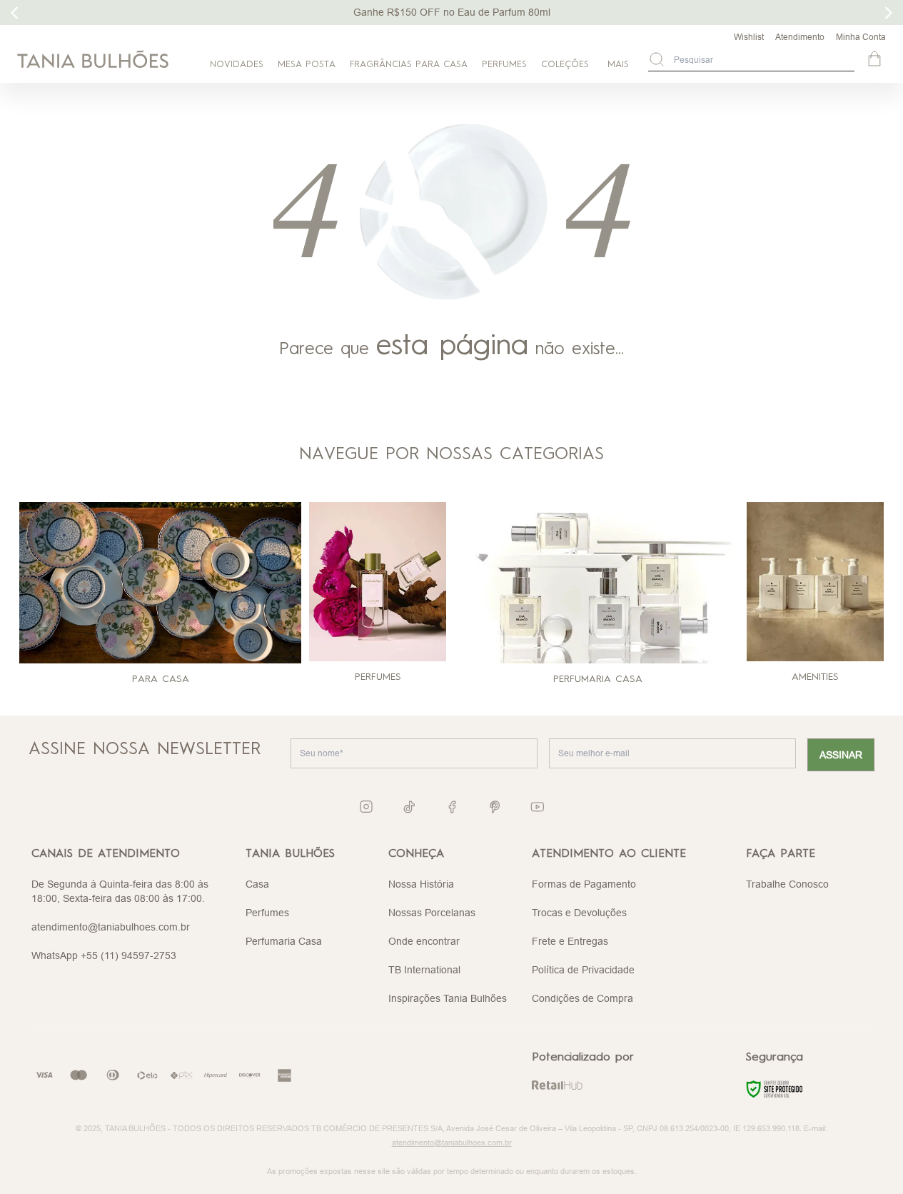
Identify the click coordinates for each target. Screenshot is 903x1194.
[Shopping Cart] (876, 60)
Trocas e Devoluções (579, 912)
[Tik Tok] (409, 807)
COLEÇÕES (565, 64)
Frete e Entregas (570, 941)
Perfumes (267, 912)
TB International (424, 969)
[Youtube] (537, 807)
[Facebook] (452, 807)
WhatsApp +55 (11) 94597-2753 (103, 955)
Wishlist (749, 36)
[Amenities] (815, 581)
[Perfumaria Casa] (598, 582)
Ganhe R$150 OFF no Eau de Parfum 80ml (451, 12)
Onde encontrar (424, 941)
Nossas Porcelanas (431, 912)
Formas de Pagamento (584, 884)
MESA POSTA (307, 64)
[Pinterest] (495, 807)
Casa (257, 884)
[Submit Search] (656, 59)
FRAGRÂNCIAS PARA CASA (409, 64)
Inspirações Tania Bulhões (447, 998)
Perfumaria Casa (284, 941)
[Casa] (160, 582)
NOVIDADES (236, 64)
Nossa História (421, 884)
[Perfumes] (377, 581)
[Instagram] (366, 806)
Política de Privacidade (583, 969)
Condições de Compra (582, 998)
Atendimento (799, 36)
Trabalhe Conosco (787, 884)
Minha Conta (861, 36)
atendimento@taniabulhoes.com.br (110, 927)
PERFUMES (504, 64)
